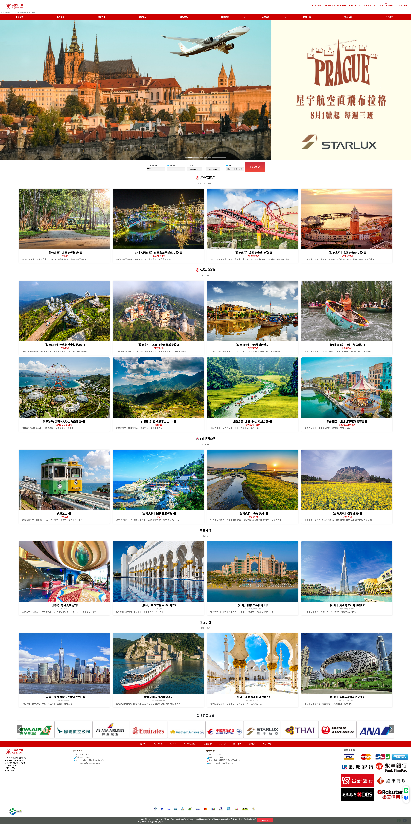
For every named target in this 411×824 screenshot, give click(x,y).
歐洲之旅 (307, 17)
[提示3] (382, 756)
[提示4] (399, 756)
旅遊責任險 (208, 744)
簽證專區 (318, 5)
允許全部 (264, 820)
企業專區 (343, 5)
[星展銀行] (357, 794)
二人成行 (389, 17)
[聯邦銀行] (357, 766)
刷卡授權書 (237, 744)
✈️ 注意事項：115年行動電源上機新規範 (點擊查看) (19, 12)
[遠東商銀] (391, 780)
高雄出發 (354, 5)
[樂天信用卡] (391, 794)
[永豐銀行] (391, 766)
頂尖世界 (348, 17)
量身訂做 (377, 5)
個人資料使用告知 (190, 744)
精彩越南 (19, 17)
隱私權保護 (158, 744)
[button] (31, 87)
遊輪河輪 (184, 17)
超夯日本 (102, 17)
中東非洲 (266, 17)
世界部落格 (267, 744)
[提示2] (365, 756)
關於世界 (143, 744)
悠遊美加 (143, 17)
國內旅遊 (331, 5)
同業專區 (368, 5)
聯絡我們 (252, 744)
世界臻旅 (225, 17)
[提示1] (348, 756)
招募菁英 (222, 744)
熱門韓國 (60, 17)
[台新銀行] (357, 780)
